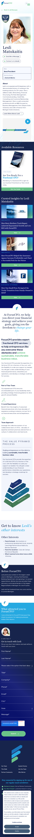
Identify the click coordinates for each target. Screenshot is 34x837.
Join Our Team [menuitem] (22, 769)
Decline (17, 831)
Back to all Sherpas (10, 10)
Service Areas (8, 75)
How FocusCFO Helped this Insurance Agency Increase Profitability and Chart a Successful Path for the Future (16, 258)
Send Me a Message (12, 56)
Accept (17, 826)
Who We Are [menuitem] (21, 772)
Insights (5, 220)
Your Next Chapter (9, 788)
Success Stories (9, 284)
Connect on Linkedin (13, 61)
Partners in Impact (9, 786)
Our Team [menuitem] (4, 766)
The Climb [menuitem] (4, 769)
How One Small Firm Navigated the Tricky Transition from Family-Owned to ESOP (17, 290)
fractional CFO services (15, 343)
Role (5, 69)
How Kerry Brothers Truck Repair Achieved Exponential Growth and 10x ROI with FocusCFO (16, 225)
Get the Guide (15, 189)
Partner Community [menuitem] (7, 772)
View (15, 232)
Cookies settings (17, 822)
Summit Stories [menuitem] (22, 766)
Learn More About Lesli (12, 113)
